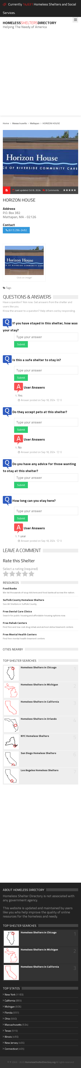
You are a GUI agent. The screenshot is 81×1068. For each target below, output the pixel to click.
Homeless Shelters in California (40, 701)
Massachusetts (19, 123)
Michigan (10, 1006)
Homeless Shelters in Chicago (39, 667)
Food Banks (10, 588)
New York (10, 994)
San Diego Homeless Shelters (38, 753)
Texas (8, 1031)
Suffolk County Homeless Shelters (23, 600)
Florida (8, 1013)
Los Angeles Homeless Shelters (39, 770)
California (10, 1000)
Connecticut (11, 1049)
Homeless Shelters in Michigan (39, 684)
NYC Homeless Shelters (35, 736)
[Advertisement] (40, 75)
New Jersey (11, 1043)
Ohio (7, 1019)
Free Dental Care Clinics (17, 611)
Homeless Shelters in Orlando (39, 718)
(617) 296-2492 (17, 230)
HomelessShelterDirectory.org (40, 1062)
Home (6, 123)
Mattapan (34, 123)
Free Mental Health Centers (20, 634)
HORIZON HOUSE (51, 123)
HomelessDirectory (29, 23)
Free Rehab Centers (15, 623)
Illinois (8, 1037)
